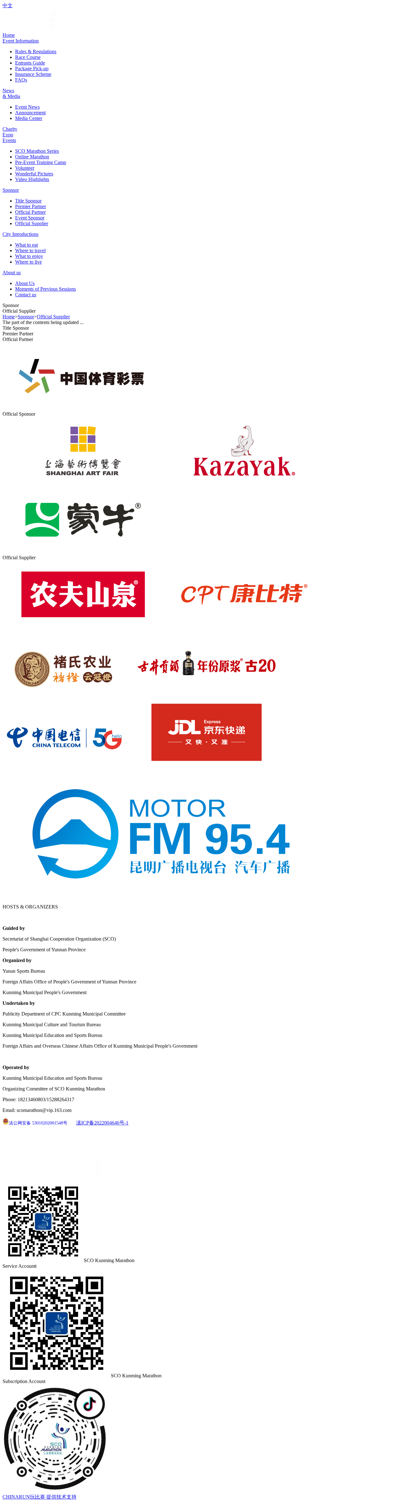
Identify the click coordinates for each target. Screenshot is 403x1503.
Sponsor (26, 316)
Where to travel (30, 250)
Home (9, 316)
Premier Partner (30, 206)
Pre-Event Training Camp (40, 162)
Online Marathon (32, 156)
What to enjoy (29, 256)
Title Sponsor (28, 200)
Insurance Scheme (33, 74)
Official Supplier (31, 223)
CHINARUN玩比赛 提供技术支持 (40, 1497)
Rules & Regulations (35, 51)
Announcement (30, 112)
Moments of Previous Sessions (45, 289)
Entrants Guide (30, 62)
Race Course (28, 57)
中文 (8, 5)
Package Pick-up (31, 68)
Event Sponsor (29, 217)
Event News (27, 107)
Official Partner (30, 212)
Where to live (28, 262)
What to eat (26, 245)
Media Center (28, 118)
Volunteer (24, 168)
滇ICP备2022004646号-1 (102, 1122)
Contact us (25, 294)
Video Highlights (32, 179)
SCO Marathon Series (37, 151)
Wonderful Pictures (34, 173)
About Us (25, 283)
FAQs (21, 80)
